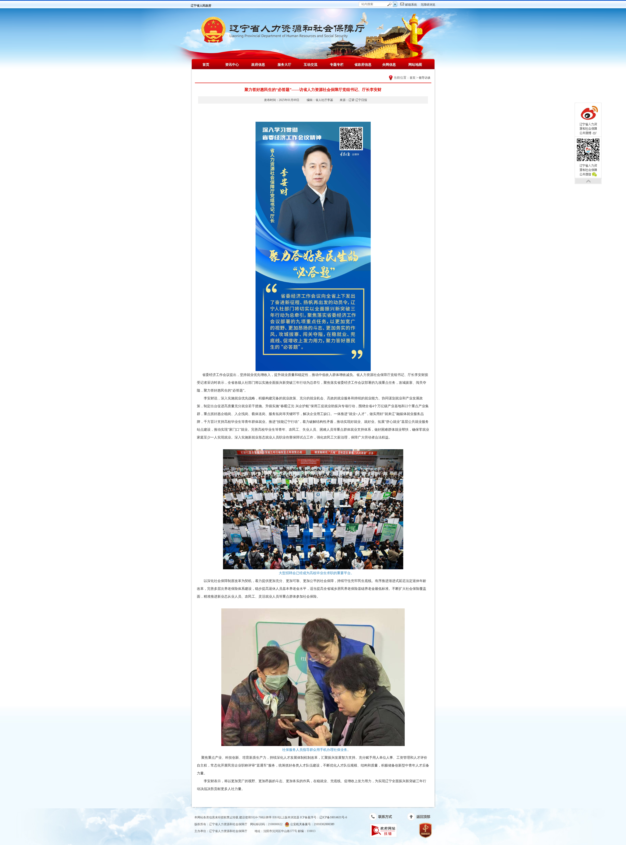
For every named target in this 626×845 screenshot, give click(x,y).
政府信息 (258, 64)
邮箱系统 (411, 4)
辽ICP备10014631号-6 (333, 817)
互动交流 (310, 64)
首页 (205, 64)
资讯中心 (232, 64)
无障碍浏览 (428, 4)
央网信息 (389, 64)
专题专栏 (337, 64)
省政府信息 (362, 64)
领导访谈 (424, 77)
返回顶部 (421, 818)
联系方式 (383, 818)
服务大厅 (284, 64)
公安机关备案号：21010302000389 (312, 824)
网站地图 (415, 64)
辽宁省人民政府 (201, 5)
